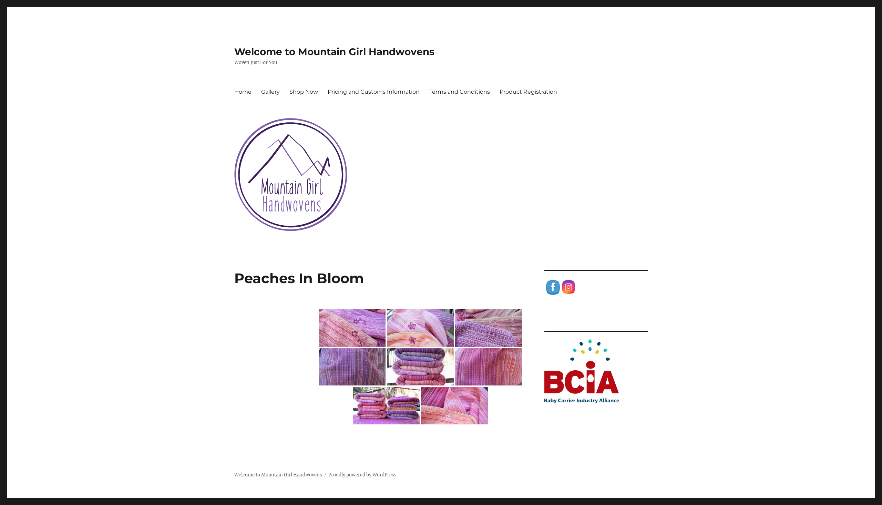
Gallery (270, 92)
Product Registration (528, 92)
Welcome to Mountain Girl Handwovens (334, 52)
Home (243, 92)
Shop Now (303, 92)
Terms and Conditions (459, 92)
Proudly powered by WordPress (362, 475)
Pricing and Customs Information (374, 92)
